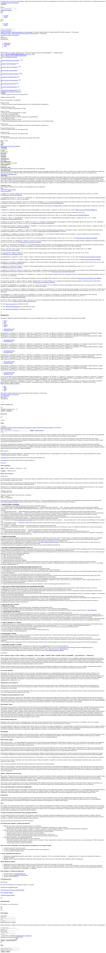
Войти (32, 430)
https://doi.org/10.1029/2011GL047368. (91, 256)
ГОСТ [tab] (5, 320)
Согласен (3, 4)
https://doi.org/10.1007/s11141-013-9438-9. (31, 242)
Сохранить (9, 410)
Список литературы (6, 191)
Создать (9, 429)
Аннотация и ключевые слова (8, 174)
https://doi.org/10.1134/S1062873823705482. (64, 271)
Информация (7, 43)
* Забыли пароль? (39, 430)
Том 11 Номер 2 (28, 32)
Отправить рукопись (6, 10)
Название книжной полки (8, 409)
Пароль (3, 950)
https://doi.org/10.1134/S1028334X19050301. (14, 297)
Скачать (14, 189)
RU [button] (1, 13)
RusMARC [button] (17, 383)
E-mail (2, 929)
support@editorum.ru (20, 873)
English (5, 17)
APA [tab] (5, 323)
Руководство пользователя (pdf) (9, 887)
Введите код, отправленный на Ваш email (12, 937)
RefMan (12, 383)
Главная (3, 32)
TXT (5, 390)
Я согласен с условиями (8, 935)
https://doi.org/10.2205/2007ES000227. (13, 195)
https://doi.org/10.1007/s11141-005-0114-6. (43, 223)
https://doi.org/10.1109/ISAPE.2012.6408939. (90, 278)
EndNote (7, 383)
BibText (3, 383)
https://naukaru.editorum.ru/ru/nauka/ (10, 501)
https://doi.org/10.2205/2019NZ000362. (50, 231)
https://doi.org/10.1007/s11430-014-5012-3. (25, 301)
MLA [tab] (5, 322)
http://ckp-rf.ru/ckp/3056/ (12, 309)
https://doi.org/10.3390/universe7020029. (87, 238)
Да (1, 908)
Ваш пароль (4, 931)
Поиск (2, 7)
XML (5, 387)
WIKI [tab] (5, 326)
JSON (5, 389)
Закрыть (3, 410)
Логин (2, 948)
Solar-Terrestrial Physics (18, 32)
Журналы (8, 32)
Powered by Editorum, (48, 427)
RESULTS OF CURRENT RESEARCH (16, 55)
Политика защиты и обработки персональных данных (21, 427)
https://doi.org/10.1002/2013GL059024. (45, 282)
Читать (9, 189)
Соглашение (4, 427)
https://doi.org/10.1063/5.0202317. (11, 250)
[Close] (1, 312)
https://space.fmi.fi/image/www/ (13, 306)
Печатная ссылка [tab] (8, 330)
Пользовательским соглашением (10, 2)
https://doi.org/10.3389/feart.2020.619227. (13, 263)
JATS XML (6, 396)
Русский (6, 15)
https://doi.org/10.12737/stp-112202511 (10, 146)
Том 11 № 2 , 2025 (30, 54)
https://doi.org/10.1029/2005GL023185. (13, 254)
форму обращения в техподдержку (18, 875)
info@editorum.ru (9, 473)
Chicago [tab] (6, 325)
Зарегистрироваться (11, 940)
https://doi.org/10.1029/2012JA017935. (13, 219)
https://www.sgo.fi (10, 304)
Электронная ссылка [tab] (9, 329)
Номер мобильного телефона (8, 922)
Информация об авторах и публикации (11, 91)
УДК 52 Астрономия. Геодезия (9, 57)
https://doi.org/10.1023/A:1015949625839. (52, 203)
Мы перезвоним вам (6, 879)
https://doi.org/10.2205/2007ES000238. (79, 215)
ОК (16, 938)
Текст (5, 46)
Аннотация (7, 44)
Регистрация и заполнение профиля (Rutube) (12, 890)
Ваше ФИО (4, 916)
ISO (5, 386)
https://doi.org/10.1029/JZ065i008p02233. (87, 210)
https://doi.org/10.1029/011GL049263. (91, 259)
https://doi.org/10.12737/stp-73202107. (12, 267)
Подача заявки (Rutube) (7, 892)
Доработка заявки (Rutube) (8, 895)
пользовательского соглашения (23, 935)
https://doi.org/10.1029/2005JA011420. (19, 227)
